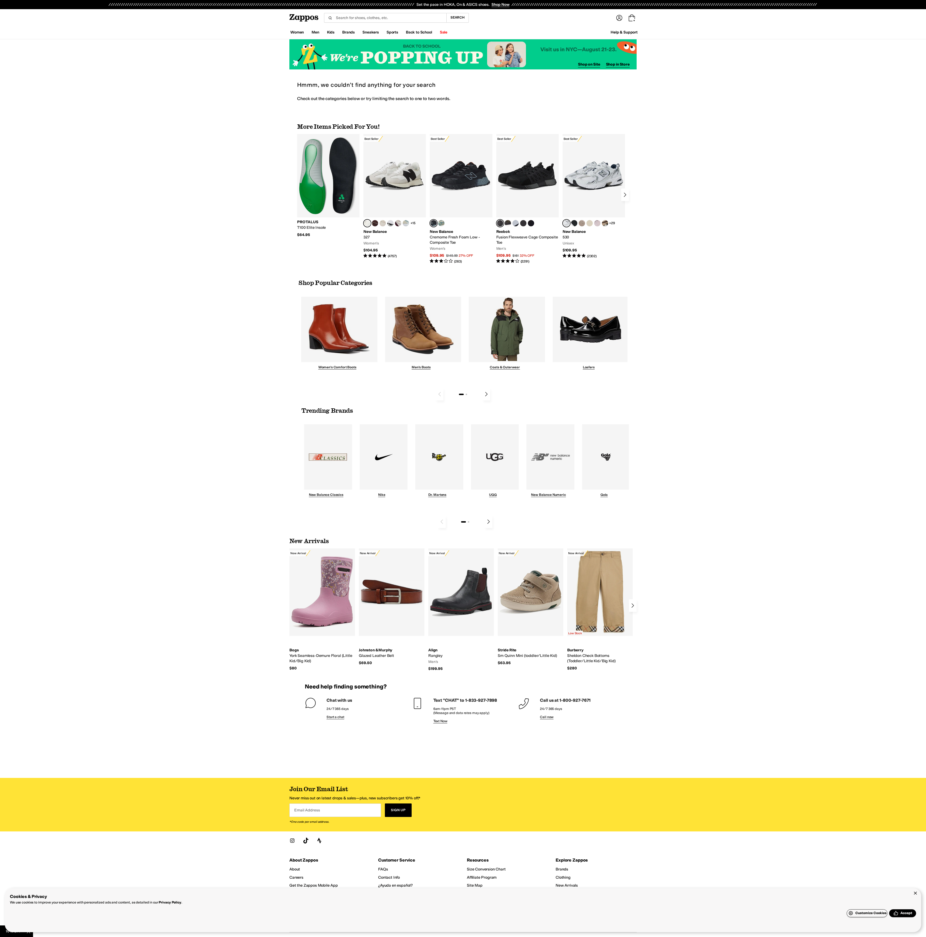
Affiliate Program (482, 877)
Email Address (307, 810)
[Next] (625, 195)
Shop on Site (589, 64)
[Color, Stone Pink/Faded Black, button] (597, 223)
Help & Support (624, 32)
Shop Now (500, 4)
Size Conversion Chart (486, 869)
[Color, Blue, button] (523, 223)
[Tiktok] (305, 840)
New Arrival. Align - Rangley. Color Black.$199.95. (461, 609)
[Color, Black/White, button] (531, 223)
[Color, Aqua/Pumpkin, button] (441, 223)
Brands (562, 869)
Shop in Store (618, 64)
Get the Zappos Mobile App (313, 885)
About (294, 869)
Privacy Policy (170, 902)
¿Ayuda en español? (395, 885)
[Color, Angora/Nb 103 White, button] (406, 223)
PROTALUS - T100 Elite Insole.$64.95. (328, 185)
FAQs (383, 869)
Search (457, 17)
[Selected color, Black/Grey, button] (433, 223)
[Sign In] (619, 18)
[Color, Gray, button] (515, 223)
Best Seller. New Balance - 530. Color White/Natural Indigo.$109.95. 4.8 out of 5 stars (594, 196)
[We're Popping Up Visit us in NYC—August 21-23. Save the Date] (463, 54)
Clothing (563, 877)
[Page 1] (461, 394)
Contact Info (389, 877)
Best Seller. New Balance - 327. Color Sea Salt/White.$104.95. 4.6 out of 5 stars (394, 196)
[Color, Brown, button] (508, 223)
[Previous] (439, 394)
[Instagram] (292, 840)
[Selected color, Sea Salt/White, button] (367, 223)
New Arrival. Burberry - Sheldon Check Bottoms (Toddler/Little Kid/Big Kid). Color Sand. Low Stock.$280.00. (600, 609)
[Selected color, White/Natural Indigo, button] (566, 223)
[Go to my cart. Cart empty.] (632, 18)
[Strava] (319, 840)
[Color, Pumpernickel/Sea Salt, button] (375, 223)
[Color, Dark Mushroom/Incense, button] (605, 223)
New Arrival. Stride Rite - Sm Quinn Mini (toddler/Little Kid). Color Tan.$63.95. (530, 606)
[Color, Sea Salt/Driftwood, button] (582, 223)
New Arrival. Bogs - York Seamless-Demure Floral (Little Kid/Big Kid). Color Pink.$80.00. (322, 609)
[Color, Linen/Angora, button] (383, 223)
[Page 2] (466, 394)
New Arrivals (567, 885)
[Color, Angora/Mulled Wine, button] (398, 223)
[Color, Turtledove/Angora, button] (589, 223)
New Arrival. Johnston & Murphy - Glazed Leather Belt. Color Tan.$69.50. (391, 606)
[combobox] (385, 18)
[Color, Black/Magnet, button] (574, 223)
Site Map (475, 885)
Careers (296, 877)
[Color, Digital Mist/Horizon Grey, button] (390, 223)
